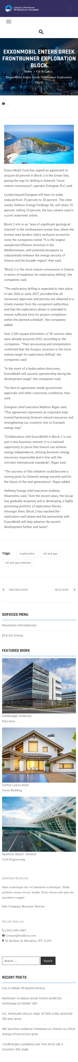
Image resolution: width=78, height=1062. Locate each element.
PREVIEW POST (18, 589)
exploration (27, 553)
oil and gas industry (18, 562)
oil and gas (50, 553)
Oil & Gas (43, 71)
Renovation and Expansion (19, 625)
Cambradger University (17, 716)
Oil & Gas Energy (12, 635)
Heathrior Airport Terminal (19, 854)
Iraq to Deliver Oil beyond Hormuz (23, 988)
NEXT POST (62, 589)
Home (28, 71)
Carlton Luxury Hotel (15, 785)
